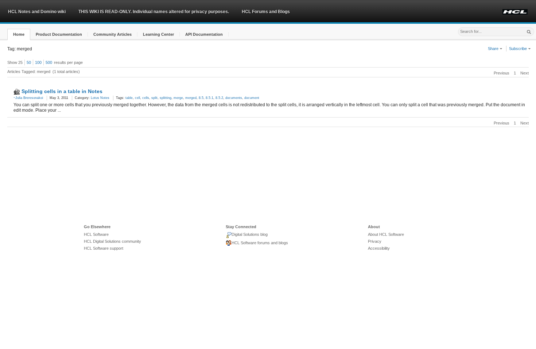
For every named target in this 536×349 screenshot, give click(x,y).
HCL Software (96, 234)
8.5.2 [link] (219, 98)
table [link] (129, 98)
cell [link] (137, 98)
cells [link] (145, 98)
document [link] (251, 98)
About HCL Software (386, 234)
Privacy (374, 241)
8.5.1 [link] (209, 98)
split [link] (154, 98)
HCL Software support (103, 248)
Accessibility (379, 248)
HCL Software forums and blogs (260, 243)
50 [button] (29, 62)
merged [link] (191, 98)
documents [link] (233, 98)
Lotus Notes (100, 98)
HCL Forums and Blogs (266, 11)
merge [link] (178, 98)
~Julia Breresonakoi (28, 98)
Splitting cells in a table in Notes (62, 91)
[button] (18, 34)
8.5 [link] (201, 98)
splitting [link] (165, 98)
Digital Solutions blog (250, 234)
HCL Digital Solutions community (112, 241)
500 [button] (49, 62)
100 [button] (38, 62)
